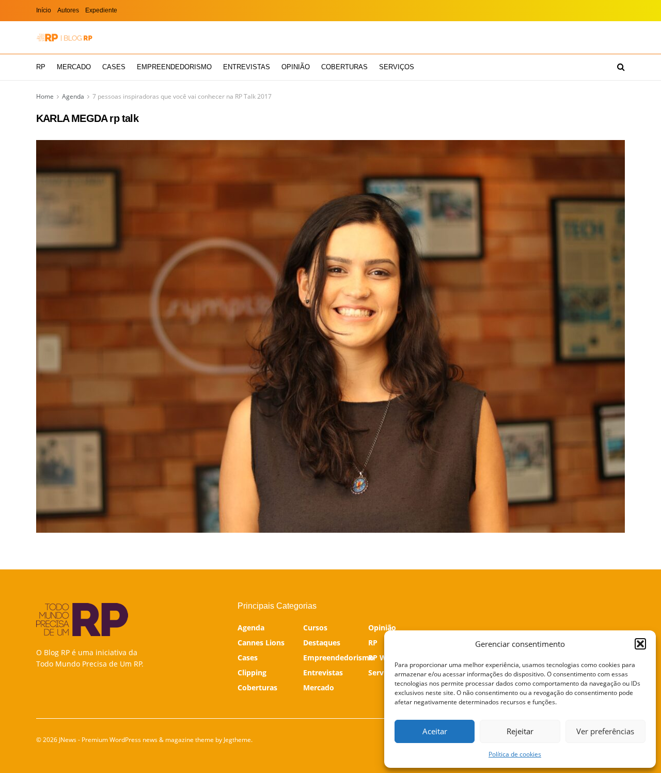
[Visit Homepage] (64, 37)
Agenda (73, 96)
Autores (68, 10)
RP (40, 67)
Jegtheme (237, 739)
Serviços (396, 67)
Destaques (321, 642)
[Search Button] (621, 67)
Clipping (252, 672)
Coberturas (344, 67)
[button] (640, 644)
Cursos (315, 627)
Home (45, 96)
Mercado (74, 67)
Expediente (101, 10)
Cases (113, 67)
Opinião (295, 67)
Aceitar (434, 731)
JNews (67, 739)
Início (43, 10)
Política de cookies (515, 754)
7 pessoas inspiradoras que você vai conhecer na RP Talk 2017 (182, 96)
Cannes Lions (261, 642)
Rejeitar (520, 731)
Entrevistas (246, 67)
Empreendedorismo (174, 67)
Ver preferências (605, 731)
